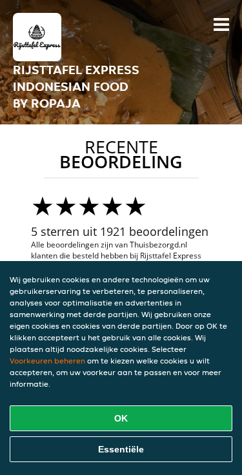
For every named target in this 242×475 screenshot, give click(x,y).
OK (121, 418)
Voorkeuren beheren (47, 360)
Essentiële (121, 449)
